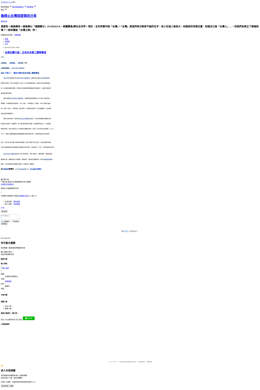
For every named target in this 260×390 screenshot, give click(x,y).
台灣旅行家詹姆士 (7, 184)
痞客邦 (22, 196)
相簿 (6, 39)
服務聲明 (149, 362)
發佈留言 (4, 224)
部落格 (7, 41)
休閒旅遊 (17, 35)
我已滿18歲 (5, 386)
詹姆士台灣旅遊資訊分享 (19, 16)
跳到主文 (4, 21)
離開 (11, 386)
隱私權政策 (141, 362)
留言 (26, 196)
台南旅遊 (16, 204)
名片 (6, 44)
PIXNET (115, 362)
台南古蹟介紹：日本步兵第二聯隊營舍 (25, 52)
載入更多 (4, 211)
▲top (2, 207)
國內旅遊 (16, 201)
